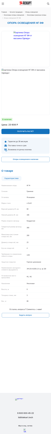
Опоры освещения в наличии (25, 159)
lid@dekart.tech (25, 417)
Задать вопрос (25, 315)
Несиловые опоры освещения (14, 15)
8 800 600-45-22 (25, 413)
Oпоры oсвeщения (31, 12)
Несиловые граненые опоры (36, 15)
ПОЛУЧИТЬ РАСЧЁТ (25, 131)
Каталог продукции (16, 12)
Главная (4, 12)
